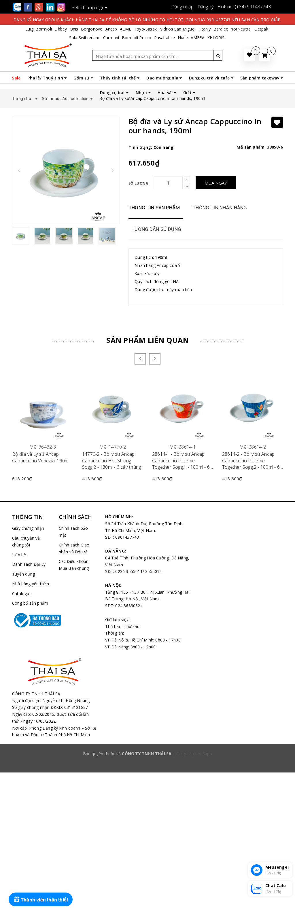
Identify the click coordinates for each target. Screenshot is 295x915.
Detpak (261, 29)
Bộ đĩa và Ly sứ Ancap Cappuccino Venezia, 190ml (41, 457)
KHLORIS (215, 37)
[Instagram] (61, 7)
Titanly (204, 29)
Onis (74, 29)
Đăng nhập (182, 6)
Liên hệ (19, 554)
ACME (125, 29)
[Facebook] (28, 7)
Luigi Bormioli (38, 29)
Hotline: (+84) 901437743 (244, 6)
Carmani (111, 37)
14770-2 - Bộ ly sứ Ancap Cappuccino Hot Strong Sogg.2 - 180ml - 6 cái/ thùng (111, 460)
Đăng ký (205, 6)
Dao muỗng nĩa (162, 78)
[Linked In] (51, 7)
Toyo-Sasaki (146, 29)
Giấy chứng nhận (28, 528)
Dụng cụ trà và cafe (210, 78)
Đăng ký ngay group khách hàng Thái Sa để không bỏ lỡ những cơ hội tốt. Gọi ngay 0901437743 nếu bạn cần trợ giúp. (147, 19)
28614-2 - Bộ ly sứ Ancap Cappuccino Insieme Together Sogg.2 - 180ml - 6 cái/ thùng (251, 460)
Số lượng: (139, 183)
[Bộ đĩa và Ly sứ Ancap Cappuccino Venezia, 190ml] (42, 408)
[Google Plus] (39, 7)
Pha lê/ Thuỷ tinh (45, 78)
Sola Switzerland (85, 37)
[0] (264, 55)
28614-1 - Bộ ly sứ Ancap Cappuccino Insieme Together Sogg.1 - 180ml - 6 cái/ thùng (181, 460)
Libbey (60, 29)
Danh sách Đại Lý (29, 564)
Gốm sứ (81, 78)
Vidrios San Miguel (177, 29)
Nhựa (142, 92)
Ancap (111, 29)
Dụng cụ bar (113, 92)
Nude (183, 37)
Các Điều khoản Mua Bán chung (74, 565)
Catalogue (22, 593)
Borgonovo (92, 29)
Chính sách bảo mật (73, 531)
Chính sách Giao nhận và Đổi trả (74, 548)
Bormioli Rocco (137, 37)
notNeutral (241, 29)
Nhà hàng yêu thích (30, 583)
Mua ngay (216, 183)
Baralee (220, 29)
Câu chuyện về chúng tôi (26, 541)
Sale (16, 78)
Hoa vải (166, 92)
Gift (188, 92)
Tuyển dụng (23, 574)
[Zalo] (17, 7)
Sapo (207, 753)
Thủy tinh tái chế (118, 78)
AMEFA (198, 37)
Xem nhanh (43, 443)
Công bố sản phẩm (30, 603)
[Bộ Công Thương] (31, 620)
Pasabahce (164, 37)
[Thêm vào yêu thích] (277, 122)
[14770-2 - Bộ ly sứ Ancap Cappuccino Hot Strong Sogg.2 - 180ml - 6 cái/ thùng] (112, 408)
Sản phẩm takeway (260, 78)
